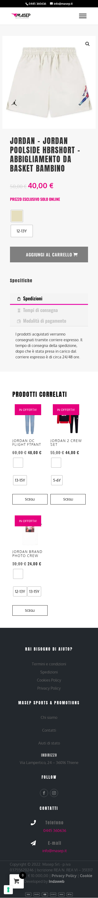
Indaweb (56, 881)
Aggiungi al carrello (49, 254)
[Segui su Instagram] (54, 793)
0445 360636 (54, 830)
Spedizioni (32, 298)
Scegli (30, 499)
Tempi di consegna (40, 309)
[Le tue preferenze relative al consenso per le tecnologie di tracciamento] (8, 889)
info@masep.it (54, 850)
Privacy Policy (64, 875)
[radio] (17, 216)
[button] (87, 44)
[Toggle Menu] (83, 16)
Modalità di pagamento (44, 320)
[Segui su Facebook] (44, 793)
